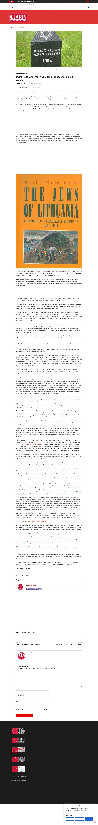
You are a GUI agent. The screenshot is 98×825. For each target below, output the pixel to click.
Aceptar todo (89, 819)
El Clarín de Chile (21, 83)
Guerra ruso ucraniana (19, 27)
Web (17, 701)
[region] (79, 813)
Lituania (29, 632)
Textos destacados (48, 8)
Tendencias (37, 8)
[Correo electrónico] (41, 589)
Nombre (18, 689)
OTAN (34, 632)
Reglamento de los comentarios (18, 780)
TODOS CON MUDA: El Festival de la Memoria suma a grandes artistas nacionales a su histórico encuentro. (39, 1)
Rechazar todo (79, 819)
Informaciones (28, 8)
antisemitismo (23, 632)
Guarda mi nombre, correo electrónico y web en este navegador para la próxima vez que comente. (36, 709)
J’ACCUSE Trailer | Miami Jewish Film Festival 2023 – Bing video (31, 521)
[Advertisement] (49, 123)
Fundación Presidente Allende (18, 776)
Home (10, 27)
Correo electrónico (20, 695)
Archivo (58, 8)
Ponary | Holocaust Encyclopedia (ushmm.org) (31, 444)
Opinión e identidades (15, 8)
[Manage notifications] (94, 822)
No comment (38, 83)
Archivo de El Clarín (18, 788)
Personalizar (70, 819)
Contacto (18, 784)
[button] (86, 1)
